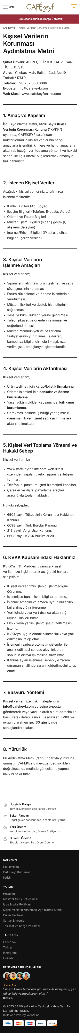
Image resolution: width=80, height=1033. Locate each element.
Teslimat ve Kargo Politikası (21, 926)
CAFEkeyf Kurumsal (16, 872)
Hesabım (9, 893)
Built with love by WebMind (21, 1015)
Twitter (7, 947)
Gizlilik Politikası (13, 915)
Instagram (10, 952)
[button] (73, 7)
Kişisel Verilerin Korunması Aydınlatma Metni (32, 909)
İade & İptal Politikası (17, 904)
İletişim (7, 877)
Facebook (9, 942)
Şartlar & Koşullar (14, 920)
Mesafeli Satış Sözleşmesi (20, 899)
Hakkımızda (11, 866)
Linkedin (8, 958)
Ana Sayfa (9, 27)
